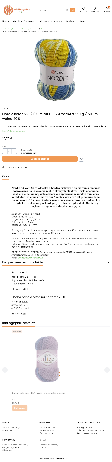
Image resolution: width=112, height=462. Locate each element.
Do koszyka (19, 408)
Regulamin (7, 430)
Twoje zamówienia (47, 427)
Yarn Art (44, 29)
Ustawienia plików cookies (14, 444)
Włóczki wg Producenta (29, 29)
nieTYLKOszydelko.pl (9, 29)
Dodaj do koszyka (40, 158)
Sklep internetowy (53, 458)
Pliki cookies (7, 450)
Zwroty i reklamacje (11, 427)
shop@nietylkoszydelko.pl (30, 258)
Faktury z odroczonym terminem (92, 430)
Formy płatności (84, 427)
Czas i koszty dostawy (87, 433)
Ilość (4, 146)
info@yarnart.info (20, 289)
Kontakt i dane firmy (48, 444)
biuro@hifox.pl (18, 313)
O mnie (42, 447)
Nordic (53, 29)
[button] (72, 10)
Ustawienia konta (47, 430)
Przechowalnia (46, 433)
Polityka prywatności (11, 447)
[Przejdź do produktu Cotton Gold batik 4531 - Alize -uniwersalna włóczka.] (46, 359)
